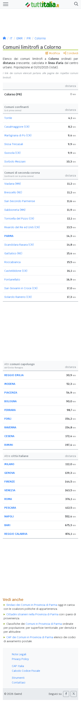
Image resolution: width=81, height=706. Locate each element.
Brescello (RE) (13, 192)
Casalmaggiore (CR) (16, 126)
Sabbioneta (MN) (14, 210)
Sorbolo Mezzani (14, 161)
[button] (75, 4)
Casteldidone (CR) (15, 271)
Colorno (40, 38)
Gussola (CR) (12, 153)
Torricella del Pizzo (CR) (19, 218)
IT (11, 38)
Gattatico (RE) (13, 253)
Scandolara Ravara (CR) (19, 244)
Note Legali (19, 654)
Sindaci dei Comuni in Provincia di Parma (31, 605)
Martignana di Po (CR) (17, 135)
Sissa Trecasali (13, 144)
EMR (19, 38)
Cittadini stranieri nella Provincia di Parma (32, 614)
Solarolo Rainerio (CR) (18, 297)
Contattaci (18, 682)
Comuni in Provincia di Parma (44, 624)
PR (29, 38)
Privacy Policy (20, 659)
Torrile (8, 118)
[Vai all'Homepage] (42, 4)
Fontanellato (12, 279)
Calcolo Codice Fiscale (26, 670)
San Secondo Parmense (19, 201)
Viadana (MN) (12, 183)
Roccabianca (12, 262)
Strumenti (18, 677)
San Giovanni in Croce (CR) (20, 288)
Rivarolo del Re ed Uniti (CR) (22, 227)
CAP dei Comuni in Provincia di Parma (29, 637)
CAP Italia (18, 666)
